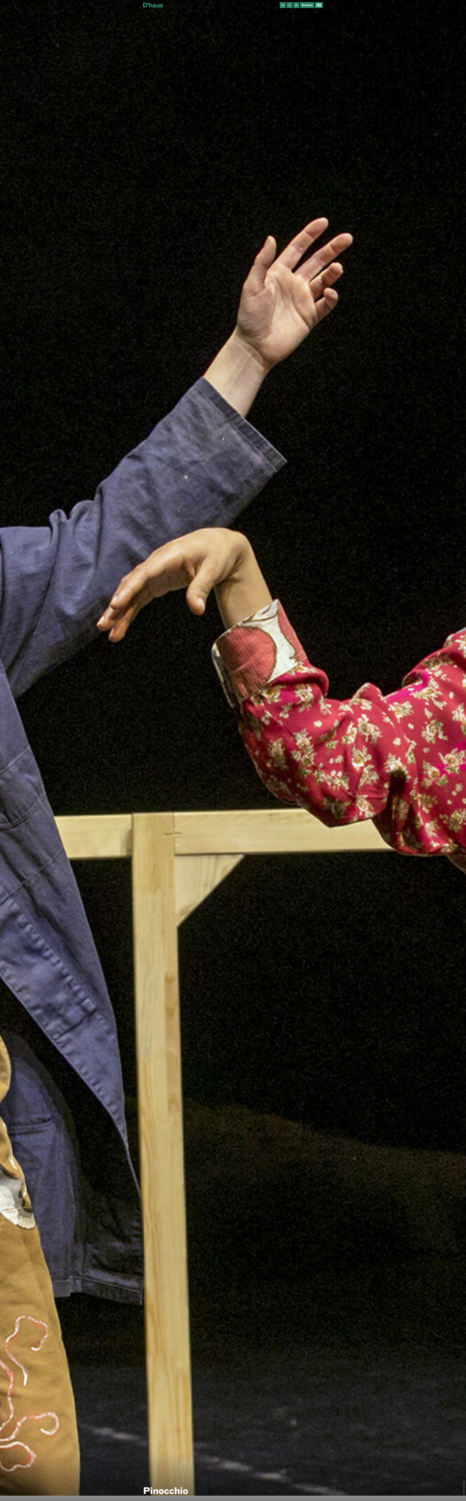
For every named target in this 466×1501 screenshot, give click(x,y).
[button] (283, 5)
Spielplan (307, 5)
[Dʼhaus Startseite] (153, 5)
